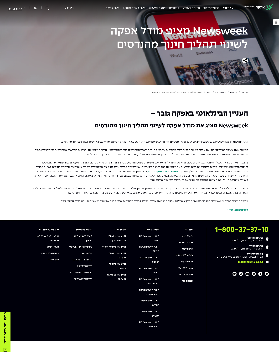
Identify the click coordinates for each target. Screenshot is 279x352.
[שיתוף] (245, 60)
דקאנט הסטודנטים (50, 253)
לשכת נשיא (187, 236)
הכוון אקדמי (53, 247)
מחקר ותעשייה (157, 8)
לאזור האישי (15, 9)
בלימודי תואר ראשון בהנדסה (164, 171)
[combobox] (61, 8)
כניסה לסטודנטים (184, 255)
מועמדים (174, 8)
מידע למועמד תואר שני (80, 247)
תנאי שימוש (187, 262)
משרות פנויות (186, 242)
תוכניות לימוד (211, 8)
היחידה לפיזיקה (84, 266)
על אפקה (228, 8)
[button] (276, 22)
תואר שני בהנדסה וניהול (114, 247)
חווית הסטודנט (191, 8)
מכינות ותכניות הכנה (82, 260)
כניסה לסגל (187, 249)
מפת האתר (187, 281)
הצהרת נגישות (185, 268)
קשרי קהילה (112, 8)
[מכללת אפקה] (258, 7)
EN (35, 8)
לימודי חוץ (87, 253)
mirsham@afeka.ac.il (250, 262)
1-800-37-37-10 (242, 229)
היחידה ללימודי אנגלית (81, 272)
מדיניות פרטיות (185, 274)
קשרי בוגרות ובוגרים (134, 8)
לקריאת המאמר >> (237, 210)
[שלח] (47, 8)
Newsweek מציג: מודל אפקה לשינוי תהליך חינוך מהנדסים (179, 38)
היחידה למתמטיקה (83, 279)
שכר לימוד (53, 260)
